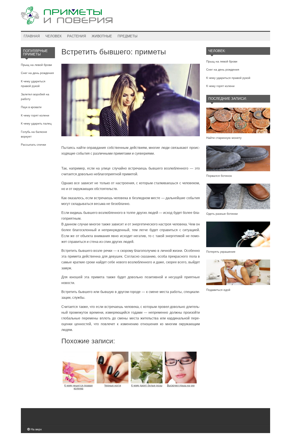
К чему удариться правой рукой (228, 78)
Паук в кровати (31, 107)
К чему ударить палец (36, 123)
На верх (36, 429)
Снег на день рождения (37, 73)
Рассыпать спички (33, 144)
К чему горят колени (35, 115)
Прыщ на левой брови (36, 65)
